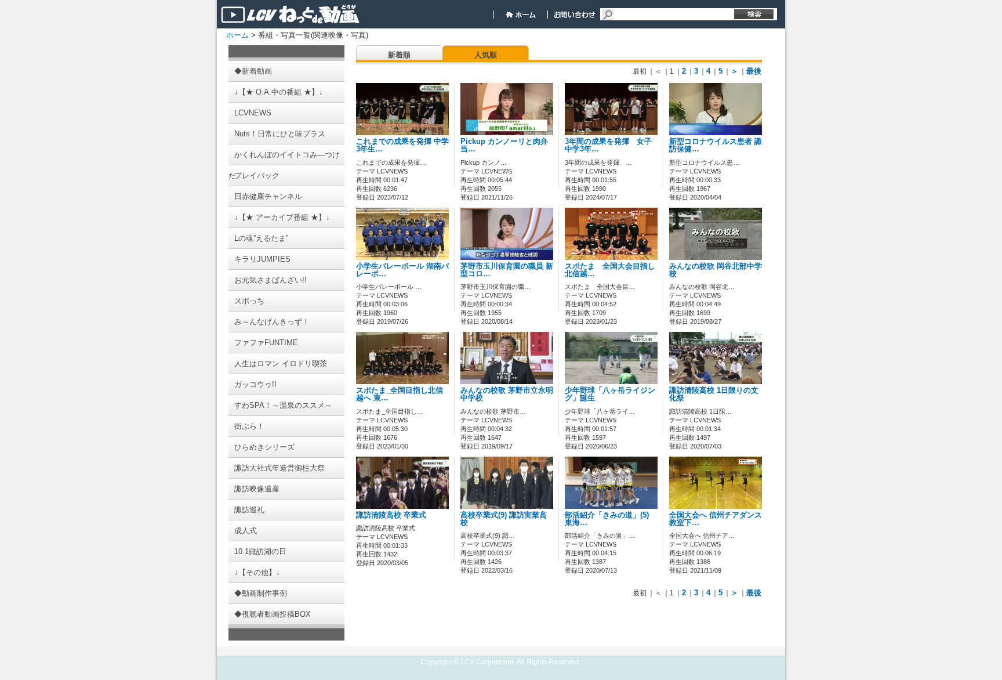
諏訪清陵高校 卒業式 (391, 515)
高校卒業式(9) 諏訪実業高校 (503, 519)
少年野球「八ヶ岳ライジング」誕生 (610, 394)
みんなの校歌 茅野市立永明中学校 (506, 394)
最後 (753, 71)
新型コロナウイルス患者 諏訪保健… (715, 145)
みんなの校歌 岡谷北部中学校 (715, 270)
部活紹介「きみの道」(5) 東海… (607, 519)
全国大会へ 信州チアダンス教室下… (715, 519)
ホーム (237, 35)
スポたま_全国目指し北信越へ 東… (399, 394)
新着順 (399, 54)
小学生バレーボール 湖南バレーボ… (402, 270)
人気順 (485, 54)
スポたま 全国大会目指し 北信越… (614, 270)
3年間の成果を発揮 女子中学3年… (608, 145)
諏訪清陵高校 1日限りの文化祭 (713, 394)
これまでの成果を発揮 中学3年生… (402, 145)
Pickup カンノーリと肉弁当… (504, 145)
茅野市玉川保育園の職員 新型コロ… (506, 270)
